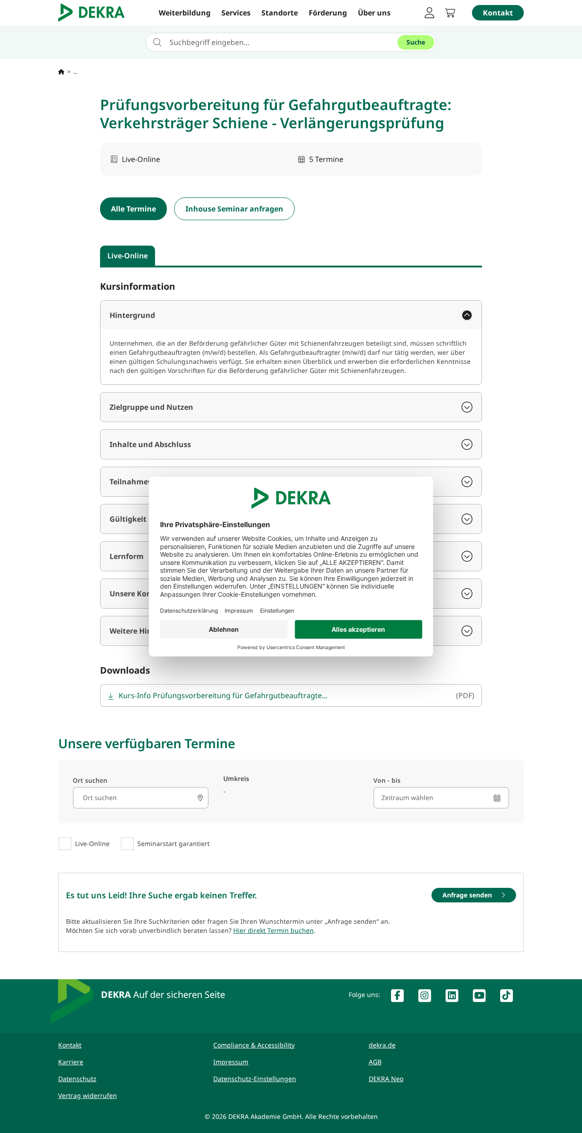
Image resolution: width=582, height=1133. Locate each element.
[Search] (200, 798)
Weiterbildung (185, 13)
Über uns (374, 13)
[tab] (127, 256)
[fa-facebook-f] (401, 997)
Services (236, 13)
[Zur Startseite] (61, 72)
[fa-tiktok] (510, 997)
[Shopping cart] (452, 12)
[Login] (429, 12)
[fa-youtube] (483, 997)
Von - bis (387, 780)
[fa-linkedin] (455, 997)
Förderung (328, 13)
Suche (415, 42)
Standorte (279, 13)
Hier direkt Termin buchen (273, 930)
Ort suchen (90, 780)
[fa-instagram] (428, 997)
